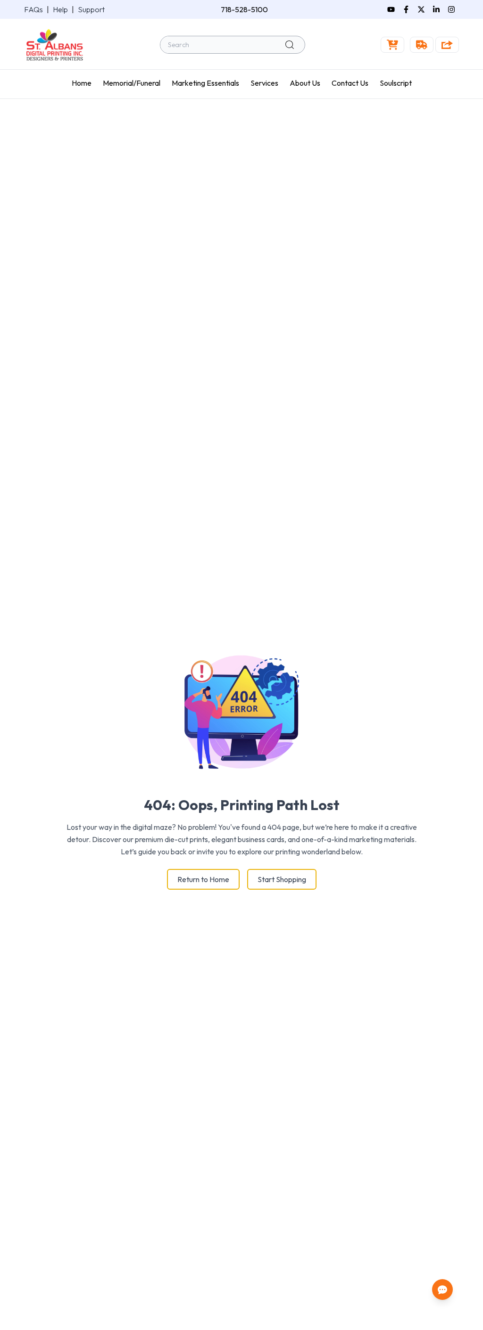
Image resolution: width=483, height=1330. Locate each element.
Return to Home (203, 879)
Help (60, 9)
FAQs (33, 9)
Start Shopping (282, 879)
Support (91, 9)
